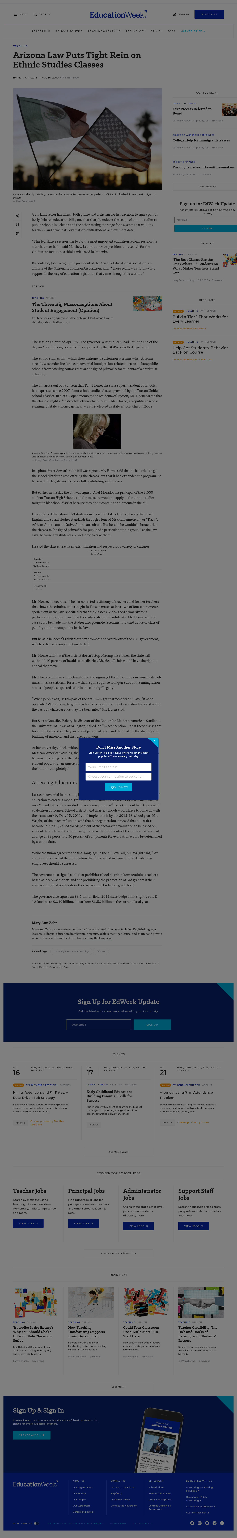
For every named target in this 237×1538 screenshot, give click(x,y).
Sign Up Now (118, 787)
